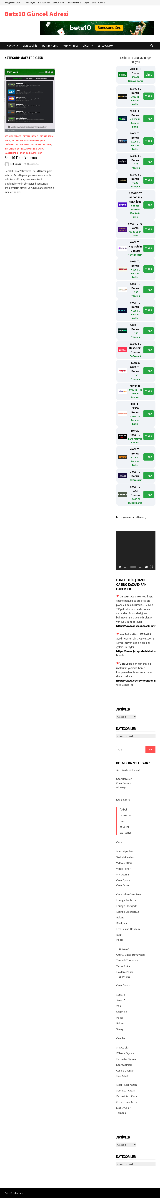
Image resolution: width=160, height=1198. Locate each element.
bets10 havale (30, 136)
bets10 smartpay (25, 144)
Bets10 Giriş (44, 2)
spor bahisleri (28, 153)
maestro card (35, 148)
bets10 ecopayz (13, 136)
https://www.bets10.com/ (131, 517)
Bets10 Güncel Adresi (37, 14)
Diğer (86, 2)
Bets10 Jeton (98, 2)
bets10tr (17, 163)
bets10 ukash (43, 144)
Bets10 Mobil (59, 2)
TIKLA (148, 96)
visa (40, 153)
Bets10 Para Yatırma (21, 158)
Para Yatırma (74, 2)
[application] (135, 550)
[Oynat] (120, 567)
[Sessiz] (146, 567)
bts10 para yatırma (15, 148)
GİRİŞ (149, 74)
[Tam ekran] (151, 567)
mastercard (11, 153)
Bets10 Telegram (14, 1193)
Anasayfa (30, 2)
